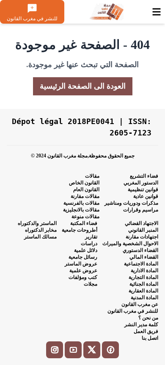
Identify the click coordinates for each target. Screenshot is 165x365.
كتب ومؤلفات (83, 277)
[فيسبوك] (110, 350)
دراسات (89, 243)
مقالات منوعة (85, 216)
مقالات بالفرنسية (81, 203)
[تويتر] (92, 350)
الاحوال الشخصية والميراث (130, 243)
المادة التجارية (143, 277)
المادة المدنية (144, 297)
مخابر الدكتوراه (41, 230)
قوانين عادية (145, 196)
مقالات (92, 176)
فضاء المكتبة (83, 223)
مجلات (90, 284)
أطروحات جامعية (79, 230)
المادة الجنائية (143, 284)
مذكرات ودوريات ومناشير (131, 203)
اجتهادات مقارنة (142, 237)
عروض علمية (83, 270)
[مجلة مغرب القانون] (106, 11)
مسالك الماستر (40, 237)
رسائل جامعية (83, 257)
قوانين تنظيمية (143, 189)
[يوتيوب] (73, 350)
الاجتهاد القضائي (141, 223)
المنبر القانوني (143, 230)
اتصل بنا (150, 338)
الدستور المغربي (141, 183)
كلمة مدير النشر (141, 324)
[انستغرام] (54, 350)
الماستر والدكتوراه (37, 223)
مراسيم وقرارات (140, 210)
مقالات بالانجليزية (81, 210)
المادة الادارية (144, 270)
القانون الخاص (84, 183)
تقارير (91, 237)
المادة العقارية (143, 291)
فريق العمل (146, 331)
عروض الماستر (81, 264)
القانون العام (86, 189)
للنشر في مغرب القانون (132, 311)
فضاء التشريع (144, 176)
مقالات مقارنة (85, 196)
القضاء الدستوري (140, 250)
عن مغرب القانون (139, 304)
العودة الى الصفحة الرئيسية (83, 86)
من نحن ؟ (148, 318)
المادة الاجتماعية (141, 264)
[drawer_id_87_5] (156, 12)
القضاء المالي (143, 257)
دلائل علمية (85, 250)
